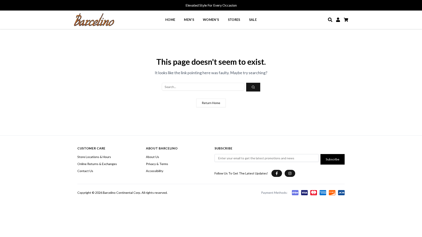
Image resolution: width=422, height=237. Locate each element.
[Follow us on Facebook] (276, 173)
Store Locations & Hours (94, 157)
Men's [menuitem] (189, 20)
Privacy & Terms (157, 164)
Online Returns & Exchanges (97, 164)
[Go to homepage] (94, 19)
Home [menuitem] (170, 20)
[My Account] (338, 20)
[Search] (330, 20)
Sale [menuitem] (253, 20)
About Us (152, 157)
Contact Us (85, 171)
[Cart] (346, 20)
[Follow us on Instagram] (290, 173)
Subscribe (332, 159)
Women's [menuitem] (211, 20)
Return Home (211, 103)
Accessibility (154, 171)
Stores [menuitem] (234, 20)
